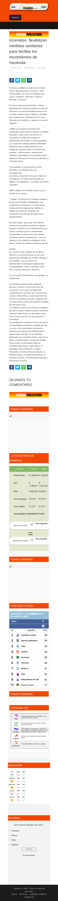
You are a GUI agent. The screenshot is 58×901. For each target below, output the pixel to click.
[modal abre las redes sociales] (29, 80)
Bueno (14, 835)
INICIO (14, 894)
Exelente (15, 831)
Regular (15, 845)
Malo (14, 840)
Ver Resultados (29, 855)
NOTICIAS (23, 894)
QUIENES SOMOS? (38, 894)
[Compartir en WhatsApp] (23, 80)
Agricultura (42, 68)
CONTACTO (29, 897)
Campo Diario (29, 68)
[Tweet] (17, 80)
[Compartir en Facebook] (11, 80)
